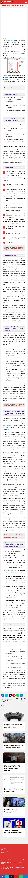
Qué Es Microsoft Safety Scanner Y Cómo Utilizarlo (7, 700)
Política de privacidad (5, 851)
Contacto (3, 852)
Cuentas (3, 854)
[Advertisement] (14, 23)
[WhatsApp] (17, 695)
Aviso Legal (3, 848)
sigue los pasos (16, 493)
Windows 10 (12, 40)
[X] (10, 695)
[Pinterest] (14, 695)
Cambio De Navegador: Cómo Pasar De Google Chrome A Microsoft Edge (21, 700)
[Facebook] (2, 695)
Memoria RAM (10, 570)
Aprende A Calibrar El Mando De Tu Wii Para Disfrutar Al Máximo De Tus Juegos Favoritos (12, 865)
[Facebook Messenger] (6, 695)
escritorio (5, 395)
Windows (5, 79)
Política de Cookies (5, 849)
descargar (22, 377)
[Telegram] (21, 695)
